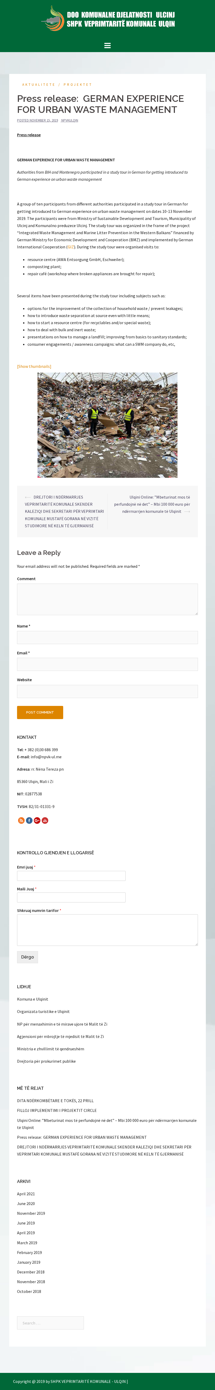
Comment (26, 578)
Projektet (78, 84)
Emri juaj (26, 867)
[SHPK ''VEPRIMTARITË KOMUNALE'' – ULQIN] (107, 19)
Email (23, 652)
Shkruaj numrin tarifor (39, 910)
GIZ (71, 246)
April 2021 (26, 1193)
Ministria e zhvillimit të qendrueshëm (50, 1048)
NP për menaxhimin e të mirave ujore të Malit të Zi (62, 1024)
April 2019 (26, 1232)
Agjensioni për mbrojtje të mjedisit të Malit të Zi (60, 1036)
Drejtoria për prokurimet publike (46, 1061)
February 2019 (29, 1252)
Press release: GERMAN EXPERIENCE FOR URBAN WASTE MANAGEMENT (82, 1137)
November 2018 (31, 1281)
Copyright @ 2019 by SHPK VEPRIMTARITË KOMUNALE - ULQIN (69, 1381)
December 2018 (31, 1271)
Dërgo (27, 957)
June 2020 (26, 1203)
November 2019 (31, 1213)
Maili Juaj (27, 888)
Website (24, 679)
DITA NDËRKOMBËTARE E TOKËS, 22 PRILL (55, 1100)
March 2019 (27, 1242)
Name (23, 626)
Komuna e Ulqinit (32, 999)
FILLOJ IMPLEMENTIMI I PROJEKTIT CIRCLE (57, 1110)
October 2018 (29, 1291)
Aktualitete (39, 84)
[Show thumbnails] (34, 366)
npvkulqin (69, 120)
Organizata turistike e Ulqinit (43, 1011)
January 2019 (28, 1262)
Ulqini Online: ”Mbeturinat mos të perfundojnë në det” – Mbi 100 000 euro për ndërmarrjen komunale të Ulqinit (152, 504)
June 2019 (26, 1223)
